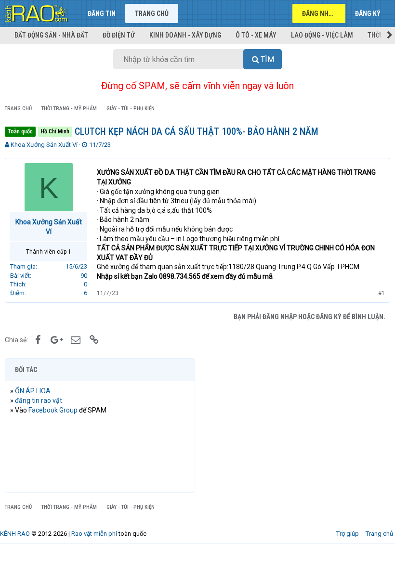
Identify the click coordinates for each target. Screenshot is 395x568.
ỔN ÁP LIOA (33, 391)
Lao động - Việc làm (322, 35)
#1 (381, 293)
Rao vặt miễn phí (94, 533)
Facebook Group (53, 410)
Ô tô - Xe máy (256, 35)
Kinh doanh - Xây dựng (185, 35)
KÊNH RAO (15, 533)
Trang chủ (152, 13)
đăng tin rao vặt (38, 400)
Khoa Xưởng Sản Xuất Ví (44, 144)
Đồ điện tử (119, 35)
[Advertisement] (295, 425)
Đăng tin (102, 13)
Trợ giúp (347, 533)
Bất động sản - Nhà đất (51, 35)
